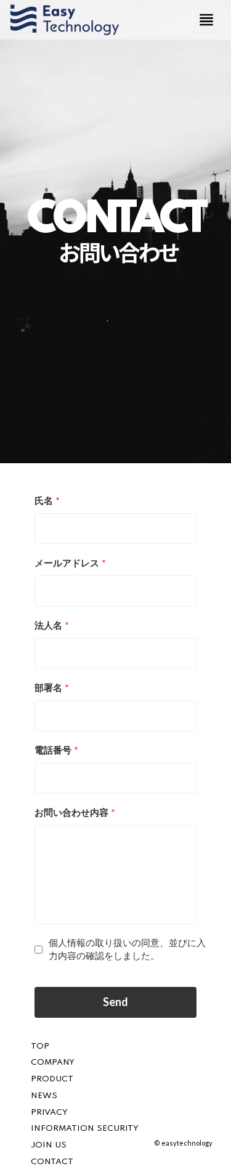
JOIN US (49, 1145)
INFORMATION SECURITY (85, 1129)
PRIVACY (49, 1113)
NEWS (44, 1096)
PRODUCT (52, 1079)
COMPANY (53, 1063)
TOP (40, 1046)
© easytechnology (183, 1143)
